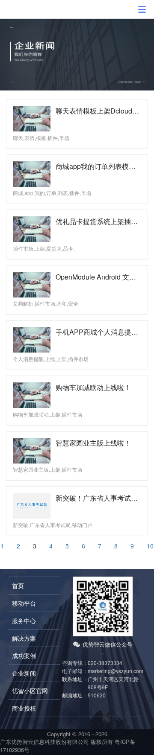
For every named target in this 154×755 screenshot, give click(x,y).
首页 (18, 585)
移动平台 (24, 603)
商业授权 (24, 708)
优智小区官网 (30, 690)
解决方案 (24, 638)
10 (150, 546)
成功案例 (24, 655)
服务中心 (24, 620)
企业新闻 (24, 673)
